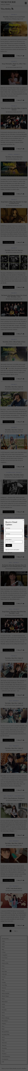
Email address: (9, 539)
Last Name (8, 533)
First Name (8, 528)
